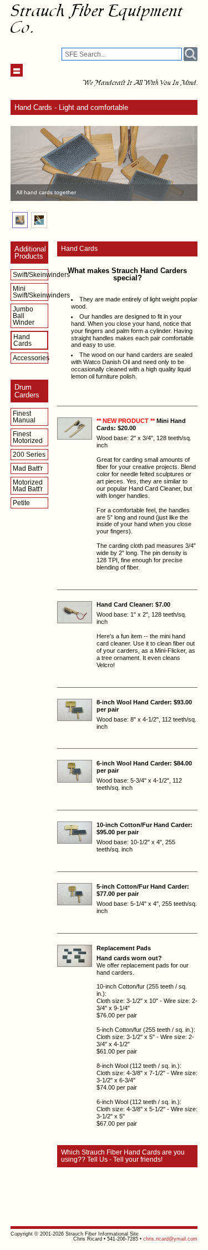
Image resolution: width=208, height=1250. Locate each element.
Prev (25, 164)
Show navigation (17, 70)
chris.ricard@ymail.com (170, 1239)
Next (183, 164)
